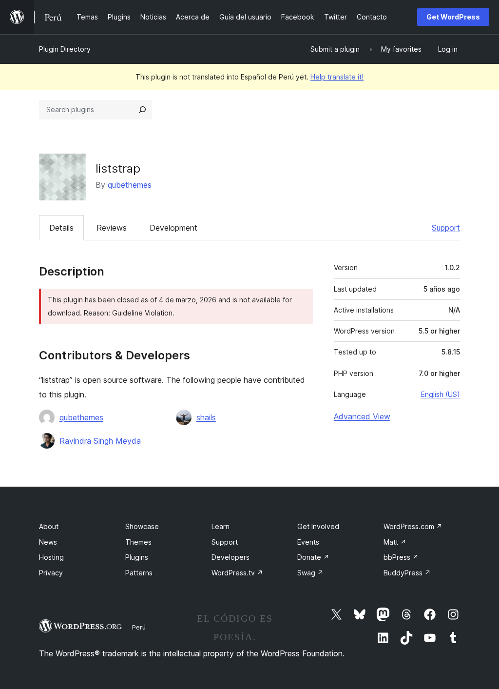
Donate (313, 557)
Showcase (142, 526)
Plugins (136, 557)
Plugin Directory (65, 49)
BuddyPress (407, 573)
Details (61, 228)
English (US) (440, 394)
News (48, 542)
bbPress (401, 557)
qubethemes (130, 185)
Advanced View (362, 416)
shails (206, 417)
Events (308, 542)
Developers (230, 557)
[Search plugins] (142, 109)
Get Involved (318, 526)
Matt (395, 542)
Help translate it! (337, 77)
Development (173, 228)
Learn (220, 526)
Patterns (139, 573)
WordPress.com (413, 526)
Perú (139, 627)
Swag (310, 573)
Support (446, 228)
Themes (138, 542)
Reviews (111, 228)
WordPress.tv (237, 573)
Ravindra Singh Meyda (100, 441)
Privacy (51, 573)
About (48, 526)
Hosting (51, 557)
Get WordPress (453, 17)
